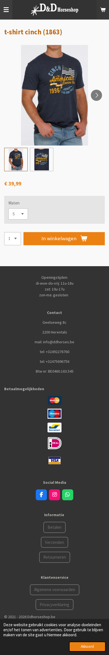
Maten (14, 203)
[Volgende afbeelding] (96, 95)
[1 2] (12, 238)
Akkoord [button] (87, 646)
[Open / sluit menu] (6, 10)
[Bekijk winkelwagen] (103, 10)
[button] (16, 159)
